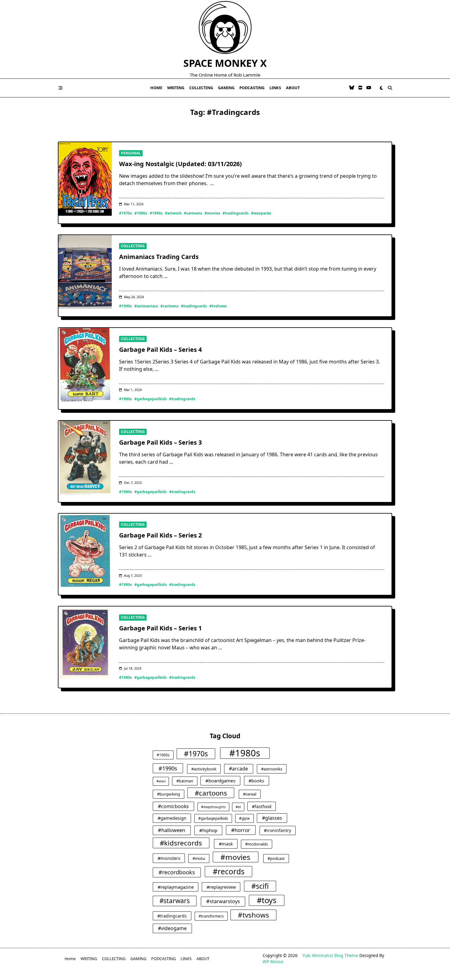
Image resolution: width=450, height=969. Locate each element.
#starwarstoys (223, 901)
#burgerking (168, 794)
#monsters (169, 858)
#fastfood (262, 806)
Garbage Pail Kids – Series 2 (160, 535)
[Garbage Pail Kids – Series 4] (85, 364)
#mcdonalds (256, 844)
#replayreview (221, 887)
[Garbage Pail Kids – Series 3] (85, 457)
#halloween (171, 830)
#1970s (125, 213)
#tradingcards (236, 213)
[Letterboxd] (360, 87)
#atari (161, 781)
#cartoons (193, 213)
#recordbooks (177, 872)
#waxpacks (261, 213)
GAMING (226, 87)
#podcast (276, 858)
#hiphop (208, 830)
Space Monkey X (225, 63)
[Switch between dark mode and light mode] (381, 88)
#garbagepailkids (150, 398)
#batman (184, 781)
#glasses (272, 818)
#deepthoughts (213, 807)
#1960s (163, 754)
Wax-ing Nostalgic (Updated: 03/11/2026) (180, 164)
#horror (240, 830)
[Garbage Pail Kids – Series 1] (85, 643)
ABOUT (293, 87)
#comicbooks (173, 806)
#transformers (211, 916)
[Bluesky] (351, 87)
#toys (266, 900)
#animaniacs (146, 306)
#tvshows (218, 306)
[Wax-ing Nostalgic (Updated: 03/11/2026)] (85, 179)
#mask (226, 844)
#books (256, 780)
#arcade (238, 768)
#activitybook (203, 769)
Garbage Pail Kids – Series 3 (160, 442)
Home (156, 87)
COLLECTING (201, 87)
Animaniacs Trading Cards (159, 257)
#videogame (172, 928)
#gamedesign (172, 818)
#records (229, 871)
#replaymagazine (176, 887)
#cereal (249, 794)
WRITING (175, 87)
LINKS (275, 87)
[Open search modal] (390, 88)
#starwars (174, 900)
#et (238, 807)
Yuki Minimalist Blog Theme (330, 955)
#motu (199, 858)
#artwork (173, 213)
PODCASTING (251, 87)
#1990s (156, 213)
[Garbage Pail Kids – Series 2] (85, 550)
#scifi (260, 886)
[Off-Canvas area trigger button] (60, 88)
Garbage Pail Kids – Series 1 (160, 628)
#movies (212, 213)
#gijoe (244, 818)
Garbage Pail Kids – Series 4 (160, 349)
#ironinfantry (277, 830)
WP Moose (273, 961)
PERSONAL (131, 153)
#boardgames (220, 780)
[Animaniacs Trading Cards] (85, 272)
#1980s (140, 213)
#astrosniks (271, 769)
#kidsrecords (181, 843)
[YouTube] (368, 87)
